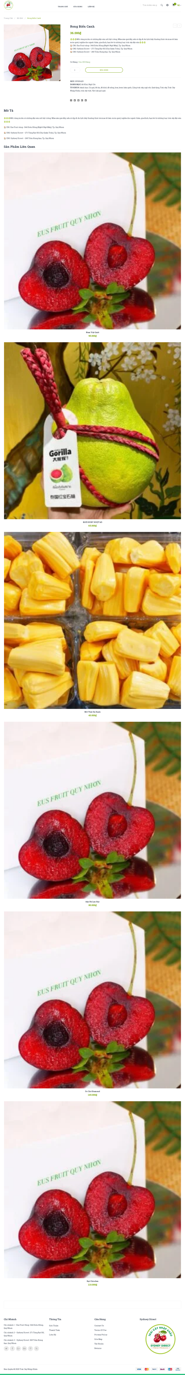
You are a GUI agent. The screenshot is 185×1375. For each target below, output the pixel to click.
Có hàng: (74, 62)
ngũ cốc (147, 87)
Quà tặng (155, 87)
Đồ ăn (97, 87)
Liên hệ (91, 7)
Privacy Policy (100, 1334)
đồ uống (110, 87)
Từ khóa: (75, 87)
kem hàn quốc (125, 87)
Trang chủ (63, 7)
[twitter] (6, 1348)
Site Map (98, 1339)
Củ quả (92, 87)
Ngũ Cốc (92, 84)
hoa (116, 87)
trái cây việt (86, 90)
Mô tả (8, 110)
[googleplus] (18, 1348)
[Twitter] (75, 100)
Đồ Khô (20, 18)
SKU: (72, 81)
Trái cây (163, 87)
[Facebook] (71, 100)
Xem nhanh (96, 334)
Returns (97, 1348)
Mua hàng (104, 70)
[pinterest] (30, 1348)
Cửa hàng (77, 7)
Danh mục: (75, 84)
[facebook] (12, 1348)
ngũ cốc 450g (179, 26)
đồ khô (104, 87)
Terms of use (100, 1330)
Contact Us (99, 1325)
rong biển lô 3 (175, 26)
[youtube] (24, 1348)
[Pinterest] (78, 100)
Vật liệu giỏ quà (98, 90)
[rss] (36, 1348)
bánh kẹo (84, 87)
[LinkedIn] (86, 100)
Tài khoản (99, 1344)
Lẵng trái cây (138, 87)
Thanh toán (54, 1330)
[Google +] (82, 100)
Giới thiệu (53, 1325)
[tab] (8, 110)
